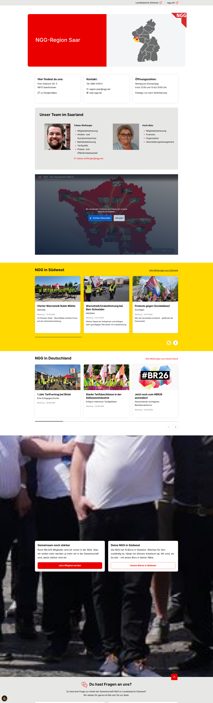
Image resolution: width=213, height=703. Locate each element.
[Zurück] (168, 342)
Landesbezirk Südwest (147, 2)
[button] (4, 698)
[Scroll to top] (174, 677)
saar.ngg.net (95, 93)
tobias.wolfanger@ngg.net (90, 158)
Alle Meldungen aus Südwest (163, 270)
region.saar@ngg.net (99, 89)
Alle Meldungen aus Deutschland (161, 358)
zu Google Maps (49, 93)
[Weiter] (175, 342)
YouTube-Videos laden (101, 218)
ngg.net (171, 2)
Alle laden (119, 218)
